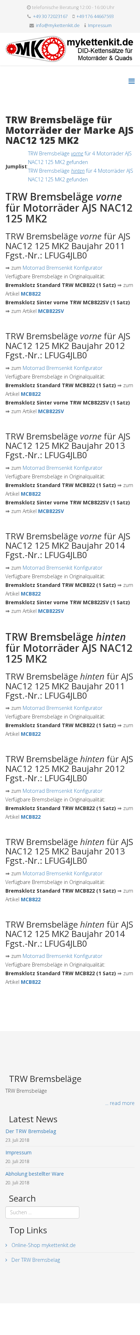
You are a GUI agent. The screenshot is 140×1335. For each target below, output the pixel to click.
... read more (120, 1103)
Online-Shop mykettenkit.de (43, 1245)
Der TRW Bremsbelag (35, 1259)
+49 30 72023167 (50, 16)
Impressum (100, 25)
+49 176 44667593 (95, 16)
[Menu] (132, 81)
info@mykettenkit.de (58, 25)
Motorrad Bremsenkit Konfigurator (62, 267)
